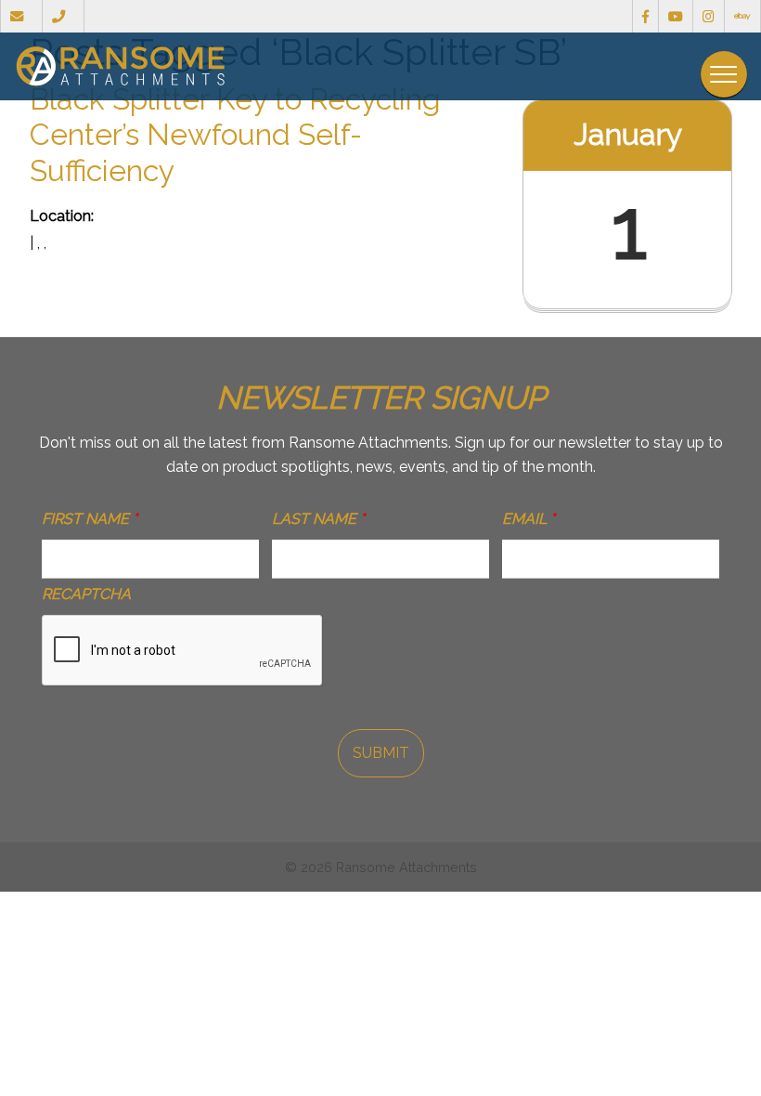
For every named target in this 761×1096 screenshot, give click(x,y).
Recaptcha (86, 594)
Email (528, 519)
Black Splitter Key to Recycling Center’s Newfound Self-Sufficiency (235, 135)
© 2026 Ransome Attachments (381, 867)
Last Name (318, 519)
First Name (89, 519)
